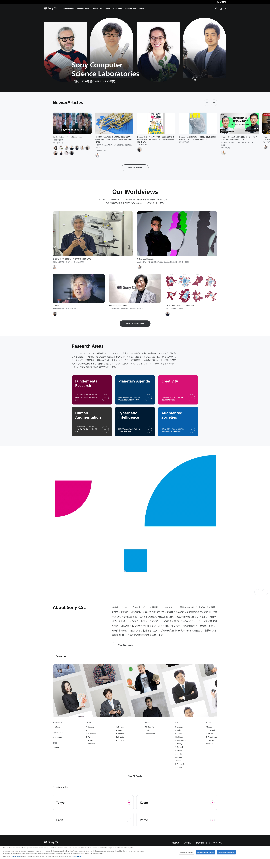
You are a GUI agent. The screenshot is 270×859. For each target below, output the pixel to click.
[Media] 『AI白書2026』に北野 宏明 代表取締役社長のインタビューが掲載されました (197, 138)
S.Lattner (178, 757)
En (225, 8)
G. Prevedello (180, 764)
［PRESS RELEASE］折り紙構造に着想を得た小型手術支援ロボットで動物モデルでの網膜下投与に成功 (113, 139)
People (107, 8)
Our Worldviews (68, 8)
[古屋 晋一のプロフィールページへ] (55, 147)
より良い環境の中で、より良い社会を (179, 305)
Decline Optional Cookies (205, 852)
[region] (135, 852)
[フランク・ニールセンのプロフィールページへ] (61, 153)
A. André (178, 730)
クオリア (56, 305)
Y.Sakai (148, 730)
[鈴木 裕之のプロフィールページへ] (97, 155)
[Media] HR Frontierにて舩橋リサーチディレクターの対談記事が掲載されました (239, 138)
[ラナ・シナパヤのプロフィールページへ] (71, 153)
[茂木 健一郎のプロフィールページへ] (55, 153)
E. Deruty (178, 743)
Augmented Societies (171, 415)
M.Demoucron (180, 740)
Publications (117, 8)
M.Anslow (178, 733)
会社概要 (175, 843)
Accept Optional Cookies (226, 852)
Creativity (169, 381)
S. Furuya (89, 737)
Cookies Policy (16, 856)
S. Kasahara (90, 743)
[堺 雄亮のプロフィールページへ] (66, 153)
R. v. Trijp (178, 767)
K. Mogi (119, 730)
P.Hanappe (179, 727)
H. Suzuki (120, 740)
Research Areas (83, 8)
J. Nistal (178, 760)
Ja (221, 8)
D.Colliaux (179, 737)
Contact (142, 8)
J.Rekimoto (149, 727)
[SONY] (221, 2)
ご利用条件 (200, 843)
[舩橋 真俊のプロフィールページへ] (61, 147)
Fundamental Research (87, 383)
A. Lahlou (178, 753)
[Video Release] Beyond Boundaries (67, 136)
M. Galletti (179, 747)
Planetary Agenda (134, 381)
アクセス (187, 843)
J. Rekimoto (57, 737)
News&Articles (130, 8)
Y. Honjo (56, 747)
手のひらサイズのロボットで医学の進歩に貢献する (72, 259)
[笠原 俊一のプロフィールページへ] (66, 147)
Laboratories (97, 8)
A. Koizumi (120, 727)
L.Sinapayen (150, 733)
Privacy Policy (76, 856)
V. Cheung (90, 727)
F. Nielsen (120, 733)
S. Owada (120, 737)
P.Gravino (178, 750)
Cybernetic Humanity (145, 259)
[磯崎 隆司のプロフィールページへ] (82, 147)
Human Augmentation (118, 305)
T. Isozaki (89, 740)
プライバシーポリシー (217, 843)
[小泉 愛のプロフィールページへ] (87, 147)
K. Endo (89, 730)
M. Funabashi (91, 733)
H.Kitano (56, 727)
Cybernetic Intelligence (128, 415)
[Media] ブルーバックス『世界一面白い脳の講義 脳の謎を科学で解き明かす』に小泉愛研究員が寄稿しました (156, 139)
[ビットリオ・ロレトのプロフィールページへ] (77, 147)
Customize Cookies (186, 852)
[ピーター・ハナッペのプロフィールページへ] (71, 147)
